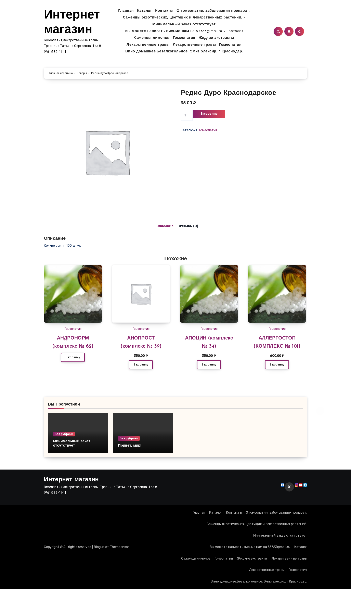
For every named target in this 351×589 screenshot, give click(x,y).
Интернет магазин (71, 480)
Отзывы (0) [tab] (188, 226)
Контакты (164, 11)
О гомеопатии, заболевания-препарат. (213, 11)
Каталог (144, 11)
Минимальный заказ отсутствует (184, 24)
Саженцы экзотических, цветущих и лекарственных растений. (183, 18)
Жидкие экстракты (216, 38)
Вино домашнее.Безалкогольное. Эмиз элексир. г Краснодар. (184, 51)
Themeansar (119, 547)
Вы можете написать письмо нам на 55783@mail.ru (174, 31)
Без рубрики (64, 434)
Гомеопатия (184, 38)
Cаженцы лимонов (152, 38)
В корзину (209, 114)
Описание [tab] (164, 226)
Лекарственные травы (148, 45)
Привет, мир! (129, 446)
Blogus (99, 547)
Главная (126, 11)
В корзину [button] (140, 364)
